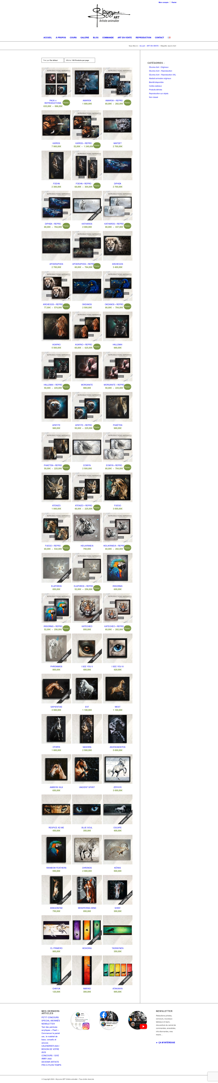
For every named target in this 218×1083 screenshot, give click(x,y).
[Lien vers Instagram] (165, 1079)
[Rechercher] (172, 45)
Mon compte (163, 2)
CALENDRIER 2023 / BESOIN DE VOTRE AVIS (51, 1049)
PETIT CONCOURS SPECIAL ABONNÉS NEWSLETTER (51, 1020)
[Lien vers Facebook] (161, 1079)
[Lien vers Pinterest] (170, 1079)
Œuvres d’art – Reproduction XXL (162, 74)
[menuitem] (163, 2)
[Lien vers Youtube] (174, 1079)
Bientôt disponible (156, 82)
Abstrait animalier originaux (160, 78)
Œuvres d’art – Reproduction (160, 70)
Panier (174, 2)
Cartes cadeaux (155, 86)
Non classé (153, 97)
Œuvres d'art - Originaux (158, 67)
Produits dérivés (155, 89)
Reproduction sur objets (158, 93)
